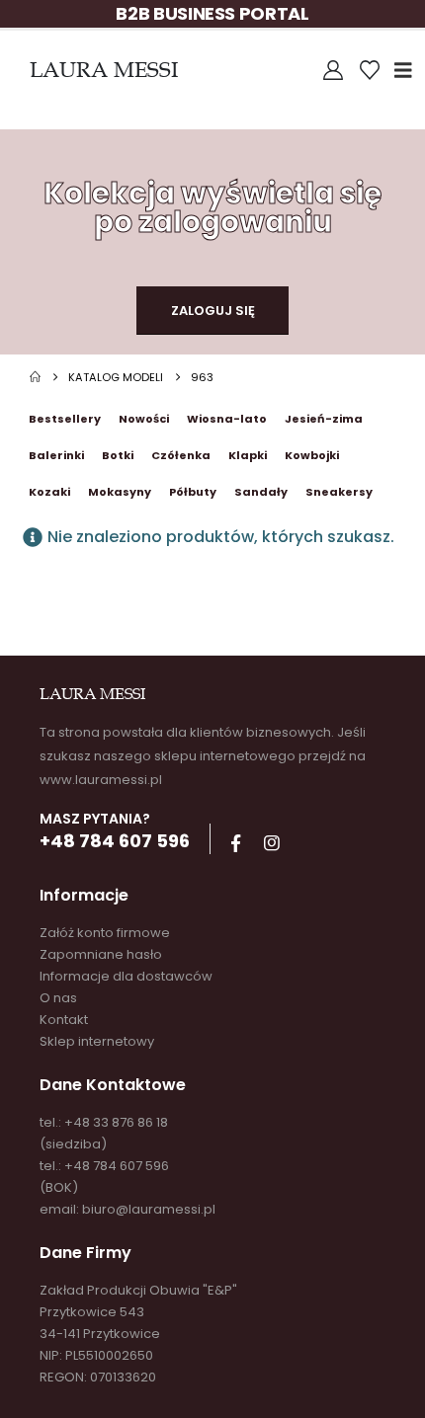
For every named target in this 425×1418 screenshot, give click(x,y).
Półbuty (192, 492)
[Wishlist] (370, 70)
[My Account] (333, 70)
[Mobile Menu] (409, 70)
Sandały (261, 492)
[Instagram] (272, 843)
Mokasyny (119, 492)
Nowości (144, 419)
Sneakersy (339, 492)
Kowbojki (312, 455)
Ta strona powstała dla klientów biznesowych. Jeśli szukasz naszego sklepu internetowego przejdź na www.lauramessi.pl (203, 756)
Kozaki (49, 492)
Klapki (247, 455)
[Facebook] (235, 843)
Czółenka (181, 455)
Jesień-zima (324, 419)
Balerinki (56, 455)
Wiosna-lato (227, 419)
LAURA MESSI (104, 69)
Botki (117, 455)
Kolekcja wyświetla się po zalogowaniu (212, 208)
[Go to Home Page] (35, 377)
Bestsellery (65, 419)
